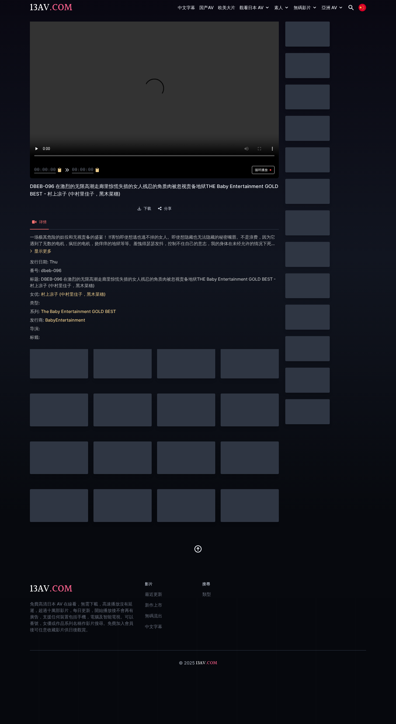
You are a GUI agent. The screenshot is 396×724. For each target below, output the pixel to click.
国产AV (206, 7)
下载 (147, 208)
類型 (206, 594)
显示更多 (42, 251)
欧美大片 (226, 7)
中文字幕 (186, 7)
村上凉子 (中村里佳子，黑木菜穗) (73, 294)
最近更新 (153, 594)
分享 (168, 208)
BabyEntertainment (65, 320)
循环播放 (261, 170)
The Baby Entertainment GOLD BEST (78, 311)
